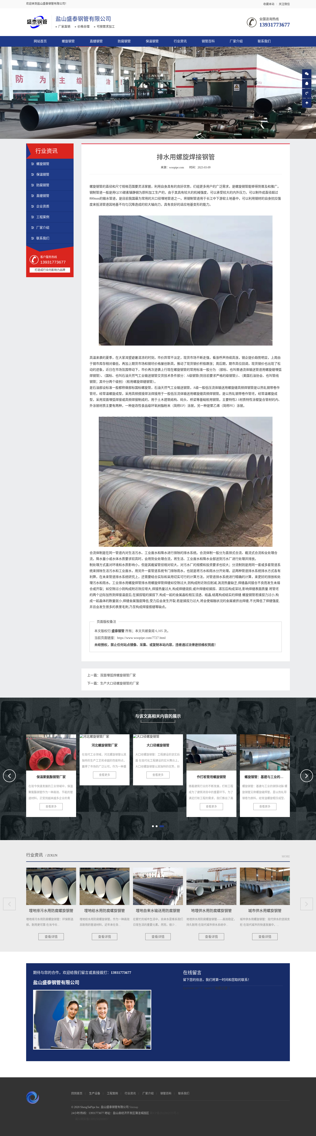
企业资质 (42, 206)
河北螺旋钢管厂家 (51, 751)
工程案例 (42, 217)
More (286, 856)
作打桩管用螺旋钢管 (158, 751)
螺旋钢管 (68, 41)
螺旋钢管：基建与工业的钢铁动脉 (223, 751)
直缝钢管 (96, 41)
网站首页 (40, 41)
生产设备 (94, 1093)
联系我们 (264, 41)
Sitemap (133, 1107)
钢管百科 (208, 41)
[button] (153, 826)
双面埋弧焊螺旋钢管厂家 (118, 675)
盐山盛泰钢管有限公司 (83, 19)
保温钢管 (152, 41)
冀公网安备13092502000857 (91, 1119)
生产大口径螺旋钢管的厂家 (119, 683)
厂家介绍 (236, 41)
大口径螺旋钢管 (104, 751)
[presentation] (9, 775)
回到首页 (76, 1093)
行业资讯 (180, 41)
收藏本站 (268, 4)
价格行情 (180, 51)
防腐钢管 (124, 41)
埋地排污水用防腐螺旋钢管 (270, 751)
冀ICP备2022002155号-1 (164, 1113)
